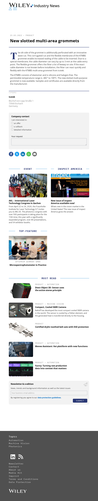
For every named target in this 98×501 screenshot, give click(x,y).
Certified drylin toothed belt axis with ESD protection (62, 326)
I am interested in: (19, 120)
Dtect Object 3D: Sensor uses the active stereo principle (49, 289)
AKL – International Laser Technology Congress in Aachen (25, 202)
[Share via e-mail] (34, 154)
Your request (17, 136)
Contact (14, 466)
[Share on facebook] (11, 154)
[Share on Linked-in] (23, 154)
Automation (53, 284)
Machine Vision (55, 304)
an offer (17, 123)
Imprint (14, 476)
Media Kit (15, 473)
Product (30, 35)
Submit (80, 400)
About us (15, 469)
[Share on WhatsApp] (28, 154)
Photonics (15, 446)
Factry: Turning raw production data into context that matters (51, 367)
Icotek (12, 96)
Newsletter (16, 463)
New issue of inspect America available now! (63, 202)
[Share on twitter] (17, 154)
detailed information (23, 130)
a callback (18, 126)
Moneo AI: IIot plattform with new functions (61, 346)
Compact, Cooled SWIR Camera (50, 307)
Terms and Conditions (23, 479)
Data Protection (20, 482)
